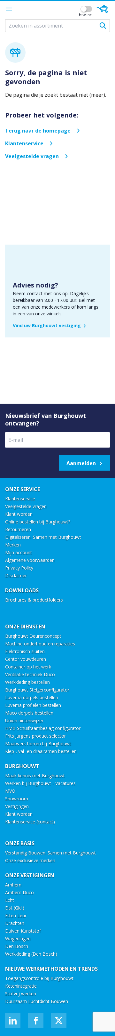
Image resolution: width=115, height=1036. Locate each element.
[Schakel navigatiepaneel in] (9, 9)
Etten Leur (16, 915)
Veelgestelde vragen (32, 156)
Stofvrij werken (20, 994)
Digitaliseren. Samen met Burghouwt (43, 537)
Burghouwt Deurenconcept (33, 636)
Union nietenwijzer (24, 720)
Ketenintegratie (21, 986)
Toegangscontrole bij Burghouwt (39, 978)
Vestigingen (17, 806)
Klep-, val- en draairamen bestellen (41, 751)
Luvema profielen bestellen (33, 705)
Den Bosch (16, 946)
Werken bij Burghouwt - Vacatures (40, 783)
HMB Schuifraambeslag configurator (42, 728)
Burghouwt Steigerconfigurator (37, 690)
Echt (9, 900)
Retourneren (18, 529)
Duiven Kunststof (23, 931)
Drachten (14, 923)
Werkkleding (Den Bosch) (31, 954)
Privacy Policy (19, 568)
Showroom (16, 799)
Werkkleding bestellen (27, 682)
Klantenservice (24, 143)
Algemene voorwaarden (30, 560)
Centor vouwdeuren (25, 659)
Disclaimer (16, 575)
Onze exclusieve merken (30, 860)
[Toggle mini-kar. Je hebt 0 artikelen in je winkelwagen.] (102, 9)
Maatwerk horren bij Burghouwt (38, 744)
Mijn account (18, 552)
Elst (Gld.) (14, 908)
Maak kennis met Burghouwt (35, 776)
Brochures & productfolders (34, 600)
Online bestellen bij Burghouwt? (37, 522)
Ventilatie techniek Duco (30, 674)
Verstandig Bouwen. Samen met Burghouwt (51, 853)
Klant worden (19, 514)
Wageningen (18, 938)
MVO (10, 791)
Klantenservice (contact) (30, 822)
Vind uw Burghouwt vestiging (47, 325)
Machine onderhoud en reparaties (40, 644)
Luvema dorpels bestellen (31, 697)
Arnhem (13, 885)
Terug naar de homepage (38, 130)
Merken (13, 545)
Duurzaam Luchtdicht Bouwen (36, 1001)
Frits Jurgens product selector (35, 736)
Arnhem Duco (19, 892)
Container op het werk (28, 667)
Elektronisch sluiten (25, 651)
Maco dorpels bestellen (29, 713)
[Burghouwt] (48, 9)
